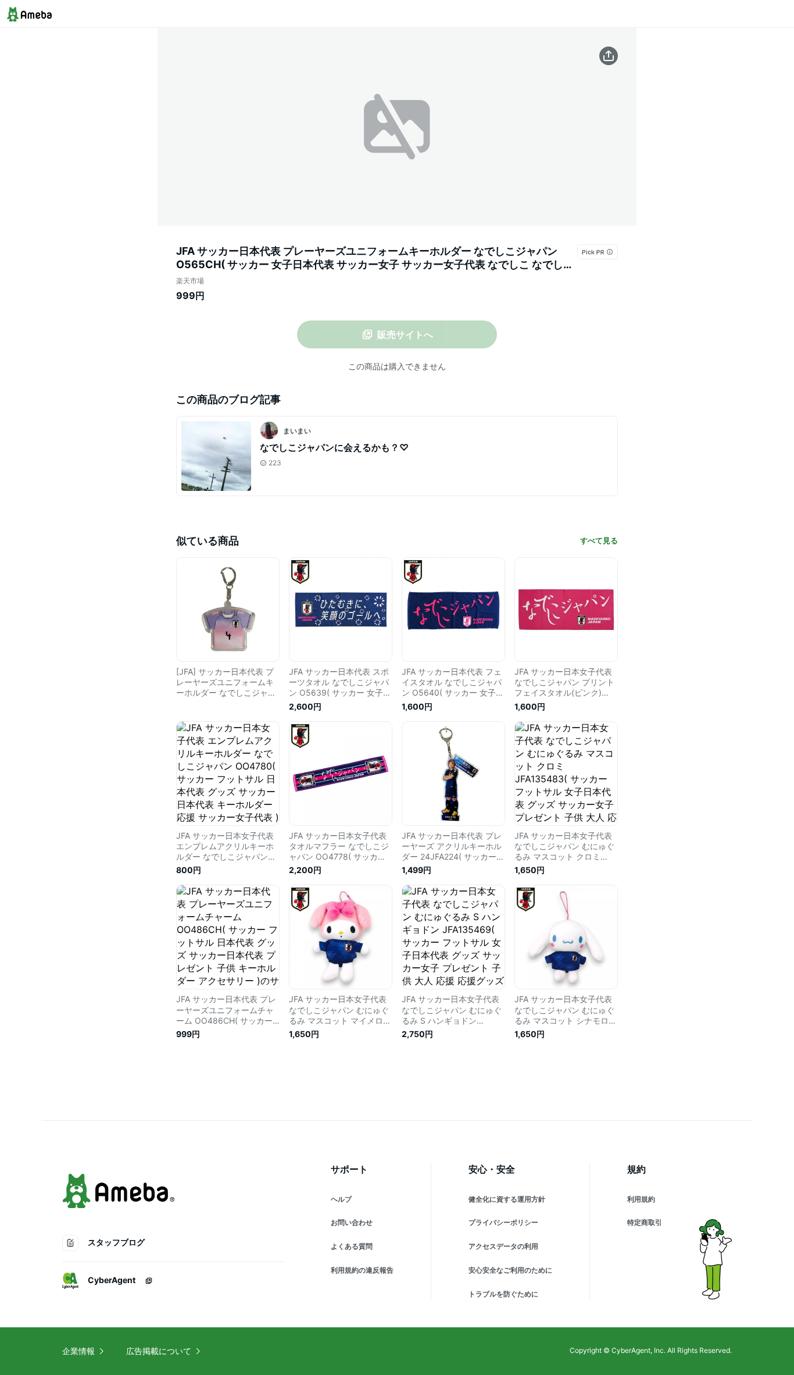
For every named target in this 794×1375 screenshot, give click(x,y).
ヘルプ (341, 1199)
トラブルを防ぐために (503, 1293)
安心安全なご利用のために (510, 1270)
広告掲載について (158, 1351)
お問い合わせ (352, 1222)
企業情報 (78, 1351)
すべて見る (599, 540)
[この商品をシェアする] (608, 56)
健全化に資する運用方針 (506, 1199)
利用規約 (641, 1199)
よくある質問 (352, 1246)
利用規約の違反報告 (362, 1270)
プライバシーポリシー (503, 1222)
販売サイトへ (405, 334)
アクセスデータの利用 (503, 1246)
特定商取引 (644, 1222)
